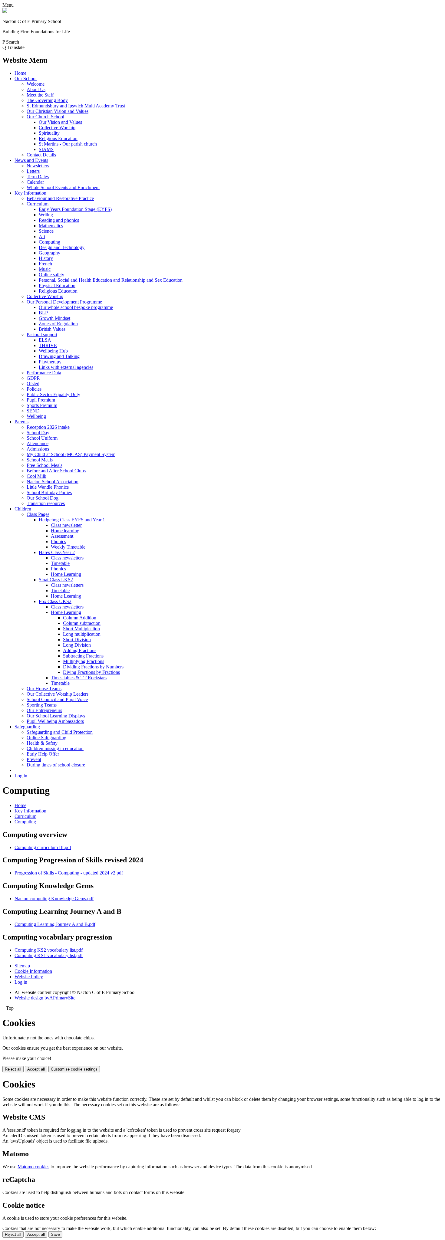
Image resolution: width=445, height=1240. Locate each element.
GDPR (33, 378)
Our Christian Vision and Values (57, 111)
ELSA (45, 340)
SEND (33, 410)
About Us (36, 89)
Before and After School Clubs (56, 470)
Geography (49, 252)
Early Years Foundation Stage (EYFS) (75, 209)
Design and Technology (61, 247)
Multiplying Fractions (83, 661)
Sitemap (22, 965)
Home (20, 73)
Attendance (37, 443)
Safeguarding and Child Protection (60, 732)
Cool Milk (36, 476)
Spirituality (49, 133)
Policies (34, 389)
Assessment (62, 536)
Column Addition (79, 617)
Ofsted (33, 383)
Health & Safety (42, 743)
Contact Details (41, 154)
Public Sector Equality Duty (53, 394)
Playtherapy (50, 361)
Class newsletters (67, 557)
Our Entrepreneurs (44, 710)
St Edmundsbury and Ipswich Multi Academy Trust (76, 105)
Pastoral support (42, 334)
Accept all (36, 1069)
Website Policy (29, 976)
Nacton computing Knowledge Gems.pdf (54, 898)
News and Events (31, 160)
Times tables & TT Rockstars (79, 677)
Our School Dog (42, 497)
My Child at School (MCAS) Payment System (71, 454)
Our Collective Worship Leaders (57, 694)
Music (45, 269)
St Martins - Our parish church (68, 143)
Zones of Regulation (58, 323)
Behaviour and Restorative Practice (60, 198)
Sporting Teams (42, 704)
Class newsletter (66, 525)
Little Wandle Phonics (48, 487)
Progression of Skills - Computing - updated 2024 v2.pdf (69, 872)
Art (42, 236)
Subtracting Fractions (83, 655)
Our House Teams (44, 688)
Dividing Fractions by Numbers (93, 666)
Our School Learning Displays (56, 715)
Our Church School (45, 116)
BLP (43, 312)
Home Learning (66, 574)
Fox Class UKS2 (55, 601)
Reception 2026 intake (48, 427)
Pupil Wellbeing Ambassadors (55, 721)
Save (55, 1234)
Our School (26, 78)
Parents (21, 421)
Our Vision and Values (60, 122)
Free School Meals (44, 465)
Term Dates (38, 176)
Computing (49, 241)
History (46, 258)
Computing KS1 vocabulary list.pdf (49, 955)
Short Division (77, 639)
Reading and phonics (59, 220)
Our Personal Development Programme (64, 301)
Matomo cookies (33, 1166)
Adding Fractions (79, 650)
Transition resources (46, 503)
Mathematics (51, 225)
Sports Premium (42, 405)
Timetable (60, 563)
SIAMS (46, 149)
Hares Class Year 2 (57, 552)
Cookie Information (33, 971)
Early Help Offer (43, 753)
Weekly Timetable (68, 546)
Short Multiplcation (81, 628)
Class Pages (38, 514)
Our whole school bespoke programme (76, 307)
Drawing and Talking (59, 356)
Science (46, 231)
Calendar (35, 182)
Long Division (77, 645)
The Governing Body (47, 100)
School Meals (40, 459)
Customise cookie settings (74, 1069)
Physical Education (57, 285)
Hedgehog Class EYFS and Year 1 (72, 519)
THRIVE (48, 345)
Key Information (30, 192)
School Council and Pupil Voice (57, 699)
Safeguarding (27, 726)
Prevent (34, 759)
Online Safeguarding (46, 737)
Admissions (38, 448)
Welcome (35, 84)
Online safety (51, 274)
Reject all (13, 1069)
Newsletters (38, 165)
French (45, 263)
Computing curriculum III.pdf (43, 847)
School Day (38, 432)
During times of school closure (56, 764)
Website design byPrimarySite (45, 997)
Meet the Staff (40, 94)
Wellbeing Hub (53, 350)
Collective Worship (57, 127)
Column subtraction (82, 623)
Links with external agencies (66, 367)
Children (23, 508)
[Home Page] (4, 11)
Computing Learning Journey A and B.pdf (55, 924)
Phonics (58, 541)
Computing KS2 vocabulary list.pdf (49, 950)
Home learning (65, 530)
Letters (33, 171)
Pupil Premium (41, 399)
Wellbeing (36, 416)
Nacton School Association (52, 481)
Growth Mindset (54, 318)
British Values (52, 329)
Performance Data (44, 372)
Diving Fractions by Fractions (91, 672)
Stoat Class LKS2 (56, 579)
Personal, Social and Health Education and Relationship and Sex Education (111, 280)
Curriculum (37, 203)
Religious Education (58, 138)
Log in (21, 775)
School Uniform (42, 438)
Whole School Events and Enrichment (63, 187)
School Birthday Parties (49, 492)
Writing (46, 214)
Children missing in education (55, 748)
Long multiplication (82, 634)
